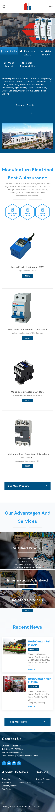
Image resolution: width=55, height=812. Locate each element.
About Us (6, 779)
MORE (27, 276)
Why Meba (6, 782)
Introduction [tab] (11, 51)
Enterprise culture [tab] (29, 53)
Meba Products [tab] (46, 53)
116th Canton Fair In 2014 (39, 643)
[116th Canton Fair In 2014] (14, 640)
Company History (9, 786)
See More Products (18, 485)
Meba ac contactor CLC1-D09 (27, 391)
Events (22, 779)
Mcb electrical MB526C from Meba (27, 329)
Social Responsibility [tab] (27, 65)
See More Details (25, 105)
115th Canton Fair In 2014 (39, 680)
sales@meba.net (14, 746)
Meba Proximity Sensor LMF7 (27, 267)
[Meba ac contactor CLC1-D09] (23, 370)
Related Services (43, 779)
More (30, 670)
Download (40, 782)
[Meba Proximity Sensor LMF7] (23, 245)
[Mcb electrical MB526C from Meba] (23, 308)
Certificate (6, 789)
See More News (18, 721)
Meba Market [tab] (9, 65)
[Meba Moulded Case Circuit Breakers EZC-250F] (23, 432)
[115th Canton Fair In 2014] (14, 677)
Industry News (25, 782)
